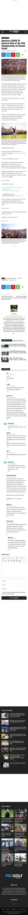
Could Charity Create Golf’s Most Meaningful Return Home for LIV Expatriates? (18, 729)
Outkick (6, 221)
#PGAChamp (6, 187)
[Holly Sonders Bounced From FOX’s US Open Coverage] (7, 857)
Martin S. (9, 504)
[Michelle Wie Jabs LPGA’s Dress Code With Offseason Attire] (21, 857)
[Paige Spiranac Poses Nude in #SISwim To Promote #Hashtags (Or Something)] (21, 828)
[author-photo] (14, 311)
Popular (11, 280)
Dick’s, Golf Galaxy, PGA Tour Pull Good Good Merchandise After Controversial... (17, 715)
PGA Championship (5, 37)
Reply (7, 380)
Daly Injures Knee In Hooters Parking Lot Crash (6, 835)
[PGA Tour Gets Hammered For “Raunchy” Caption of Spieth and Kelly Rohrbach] (7, 843)
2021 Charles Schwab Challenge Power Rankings (20, 297)
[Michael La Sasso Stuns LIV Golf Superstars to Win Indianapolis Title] (5, 749)
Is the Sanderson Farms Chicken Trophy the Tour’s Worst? (21, 849)
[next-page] (5, 365)
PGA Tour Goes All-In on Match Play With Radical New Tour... (18, 721)
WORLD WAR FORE (16, 320)
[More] (22, 55)
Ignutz (8, 432)
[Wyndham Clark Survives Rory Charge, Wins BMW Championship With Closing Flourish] (5, 756)
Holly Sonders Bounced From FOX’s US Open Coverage (7, 864)
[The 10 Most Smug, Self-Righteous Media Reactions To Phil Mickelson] (21, 813)
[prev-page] (2, 365)
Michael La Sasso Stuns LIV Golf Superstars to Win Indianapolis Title (18, 749)
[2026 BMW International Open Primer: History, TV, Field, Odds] (5, 352)
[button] (2, 32)
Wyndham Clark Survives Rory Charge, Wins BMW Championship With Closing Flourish (17, 756)
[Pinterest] (13, 55)
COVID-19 (20, 278)
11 (26, 50)
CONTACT (8, 909)
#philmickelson (6, 189)
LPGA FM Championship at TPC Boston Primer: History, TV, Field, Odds (18, 736)
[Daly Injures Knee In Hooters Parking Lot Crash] (7, 828)
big (22, 151)
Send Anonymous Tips (21, 909)
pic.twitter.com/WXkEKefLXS (11, 190)
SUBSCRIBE (14, 909)
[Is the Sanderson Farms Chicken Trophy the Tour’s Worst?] (21, 843)
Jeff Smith (8, 50)
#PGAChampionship (16, 187)
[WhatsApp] (18, 55)
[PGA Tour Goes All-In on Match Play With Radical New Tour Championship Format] (5, 722)
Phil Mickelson (5, 280)
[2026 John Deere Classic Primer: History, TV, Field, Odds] (5, 359)
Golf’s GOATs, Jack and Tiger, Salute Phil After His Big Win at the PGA (7, 298)
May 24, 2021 (19, 195)
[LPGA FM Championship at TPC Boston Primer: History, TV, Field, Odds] (5, 736)
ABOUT (3, 909)
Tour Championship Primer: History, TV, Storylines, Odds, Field (17, 742)
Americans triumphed (19, 153)
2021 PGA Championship (11, 278)
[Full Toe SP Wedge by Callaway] (5, 764)
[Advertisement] (14, 15)
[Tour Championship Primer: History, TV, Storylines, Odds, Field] (5, 743)
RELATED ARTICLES (6, 340)
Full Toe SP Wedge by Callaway (17, 763)
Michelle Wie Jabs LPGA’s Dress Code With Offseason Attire (20, 864)
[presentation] (3, 558)
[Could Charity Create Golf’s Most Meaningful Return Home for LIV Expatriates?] (5, 729)
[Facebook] (3, 55)
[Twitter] (8, 55)
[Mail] (14, 334)
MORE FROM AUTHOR (18, 340)
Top (15, 280)
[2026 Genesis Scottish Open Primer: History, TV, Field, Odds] (5, 345)
